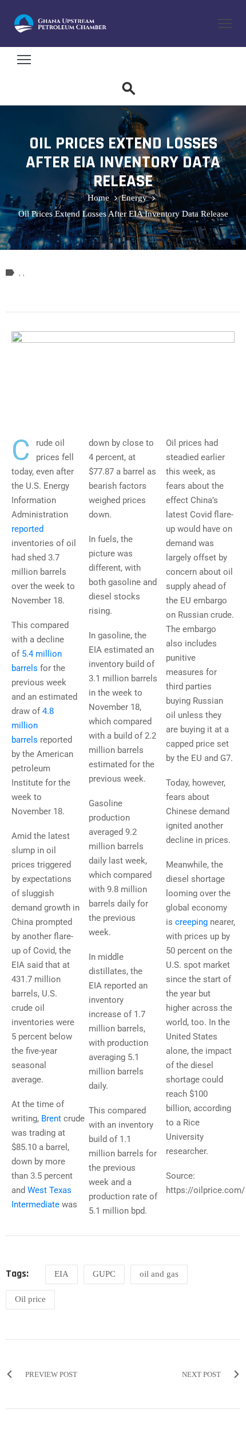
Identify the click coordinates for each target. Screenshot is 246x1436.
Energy (134, 197)
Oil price (30, 1299)
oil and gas (159, 1273)
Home (98, 197)
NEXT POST (201, 1374)
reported (27, 529)
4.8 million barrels (32, 725)
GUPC (104, 1273)
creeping (191, 922)
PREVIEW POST (51, 1374)
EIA (61, 1273)
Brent (51, 1118)
